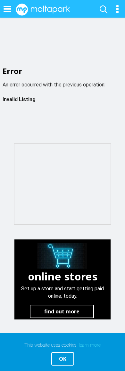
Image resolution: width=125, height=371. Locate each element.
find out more (61, 311)
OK (62, 358)
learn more (90, 345)
